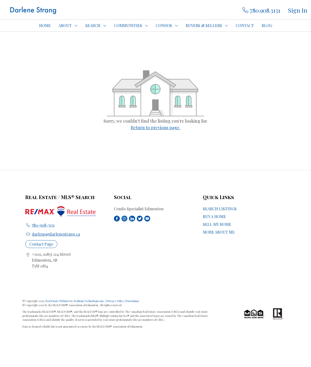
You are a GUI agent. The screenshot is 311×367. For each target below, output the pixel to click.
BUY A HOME (214, 216)
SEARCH (92, 25)
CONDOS (164, 25)
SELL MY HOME (217, 224)
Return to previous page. (155, 127)
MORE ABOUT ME (219, 232)
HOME (45, 25)
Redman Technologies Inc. (90, 301)
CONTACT (245, 25)
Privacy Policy (115, 301)
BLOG (267, 25)
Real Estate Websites (57, 301)
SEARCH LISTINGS (220, 208)
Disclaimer (132, 301)
